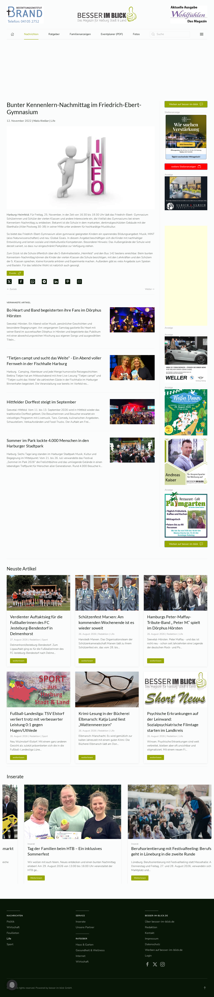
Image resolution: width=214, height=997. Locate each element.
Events (12, 273)
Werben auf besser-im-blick (183, 104)
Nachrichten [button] (31, 34)
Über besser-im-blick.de (159, 921)
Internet (80, 956)
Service (80, 915)
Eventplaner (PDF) (112, 34)
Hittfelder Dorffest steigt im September (41, 401)
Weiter (148, 289)
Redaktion (151, 927)
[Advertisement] (107, 64)
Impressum (151, 938)
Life (53, 121)
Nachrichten (15, 915)
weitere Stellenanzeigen (183, 166)
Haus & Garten (84, 944)
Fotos (136, 34)
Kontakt (149, 933)
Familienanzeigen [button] (80, 34)
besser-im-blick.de (156, 915)
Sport (10, 944)
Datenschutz (152, 944)
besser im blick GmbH (60, 987)
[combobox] (170, 34)
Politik (10, 921)
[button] (201, 34)
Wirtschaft (13, 927)
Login (148, 955)
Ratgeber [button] (54, 34)
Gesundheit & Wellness (90, 950)
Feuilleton (13, 933)
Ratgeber (81, 938)
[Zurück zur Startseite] (107, 14)
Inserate (81, 921)
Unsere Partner (85, 927)
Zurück (13, 289)
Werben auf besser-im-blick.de (164, 950)
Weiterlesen (19, 877)
